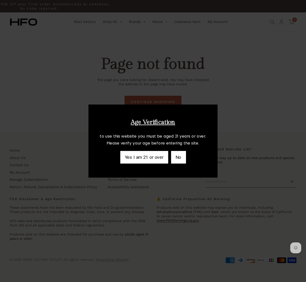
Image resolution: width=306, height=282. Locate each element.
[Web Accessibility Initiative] (2, 127)
